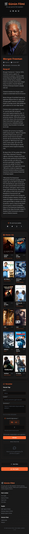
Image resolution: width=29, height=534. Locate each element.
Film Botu (3, 502)
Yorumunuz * (6, 403)
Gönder (14, 437)
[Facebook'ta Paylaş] (7, 226)
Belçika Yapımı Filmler (6, 513)
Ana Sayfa (16, 469)
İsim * (4, 390)
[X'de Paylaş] (12, 226)
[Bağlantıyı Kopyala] (21, 226)
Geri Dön (15, 464)
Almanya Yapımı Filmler (7, 511)
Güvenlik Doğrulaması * (12, 418)
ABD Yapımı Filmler (6, 509)
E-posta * (5, 396)
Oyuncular (3, 500)
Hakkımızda (4, 520)
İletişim (3, 522)
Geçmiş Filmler (5, 498)
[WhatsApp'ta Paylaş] (17, 226)
